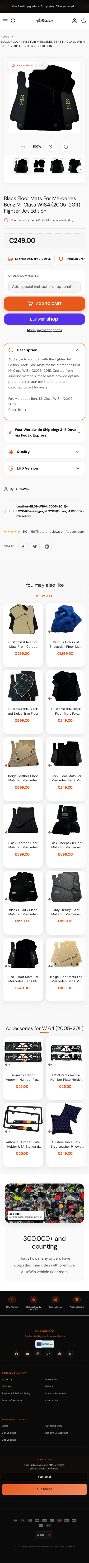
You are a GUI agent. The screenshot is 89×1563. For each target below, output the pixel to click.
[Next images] (80, 169)
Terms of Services (12, 1400)
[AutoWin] (44, 20)
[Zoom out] (23, 147)
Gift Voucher (9, 1439)
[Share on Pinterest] (47, 546)
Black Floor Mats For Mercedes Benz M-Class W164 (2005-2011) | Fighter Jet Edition (42, 44)
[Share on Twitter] (35, 546)
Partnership (51, 1379)
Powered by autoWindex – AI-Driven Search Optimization (52, 1547)
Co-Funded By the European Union (44, 1336)
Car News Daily (53, 1425)
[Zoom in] (50, 147)
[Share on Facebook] (23, 546)
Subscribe (44, 1489)
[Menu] (5, 21)
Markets (6, 1386)
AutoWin (23, 1547)
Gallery (49, 1386)
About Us (7, 1379)
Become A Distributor (57, 1432)
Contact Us (51, 1400)
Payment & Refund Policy (16, 1393)
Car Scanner (9, 1432)
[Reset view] (66, 147)
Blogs (5, 1425)
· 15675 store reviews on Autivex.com (53, 532)
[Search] (15, 21)
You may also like (44, 585)
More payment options (44, 330)
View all (44, 596)
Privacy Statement (56, 1393)
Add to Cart (49, 303)
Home (4, 37)
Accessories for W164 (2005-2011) (44, 1028)
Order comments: (23, 276)
